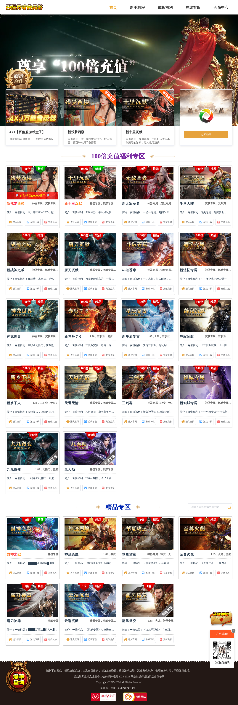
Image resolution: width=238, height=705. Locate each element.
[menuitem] (113, 7)
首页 (113, 7)
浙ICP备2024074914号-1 (124, 688)
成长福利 (165, 7)
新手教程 (137, 7)
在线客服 (193, 7)
